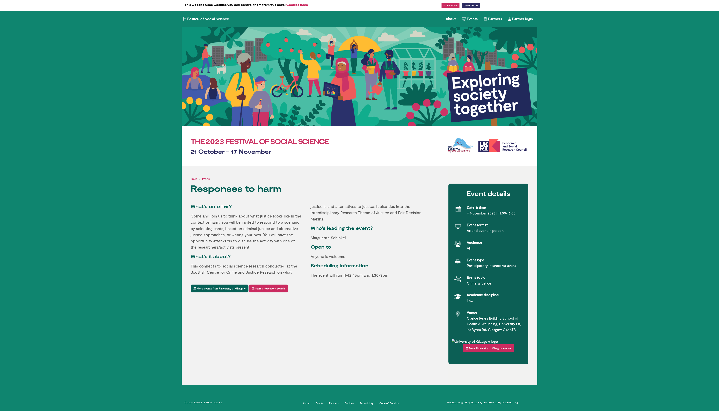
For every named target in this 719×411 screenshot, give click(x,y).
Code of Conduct (389, 403)
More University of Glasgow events (489, 348)
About (451, 19)
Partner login (522, 19)
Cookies (349, 403)
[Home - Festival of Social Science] (359, 76)
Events (472, 19)
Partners (494, 19)
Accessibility (366, 403)
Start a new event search (269, 288)
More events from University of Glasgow (220, 288)
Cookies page (297, 5)
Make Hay (476, 402)
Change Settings (471, 5)
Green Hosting (510, 402)
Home (194, 179)
